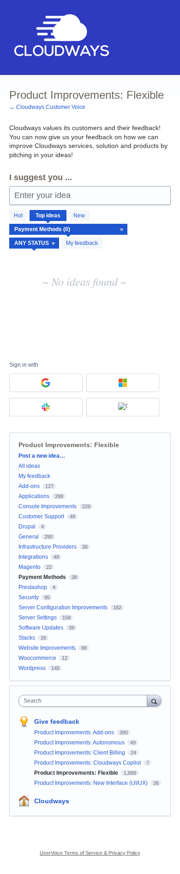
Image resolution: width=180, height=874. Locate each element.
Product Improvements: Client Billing (80, 752)
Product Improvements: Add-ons (74, 732)
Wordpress (32, 668)
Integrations (33, 557)
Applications (33, 496)
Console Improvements (47, 506)
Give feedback (56, 721)
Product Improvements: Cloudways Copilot (88, 763)
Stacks (26, 638)
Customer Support (41, 516)
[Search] (154, 700)
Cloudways (51, 801)
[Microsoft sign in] (123, 383)
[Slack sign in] (46, 407)
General (28, 536)
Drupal (27, 526)
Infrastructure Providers (47, 547)
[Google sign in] (46, 383)
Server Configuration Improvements (63, 607)
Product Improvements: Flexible (77, 773)
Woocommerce (37, 658)
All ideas (29, 466)
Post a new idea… (41, 456)
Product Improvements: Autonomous (80, 742)
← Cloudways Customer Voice (47, 107)
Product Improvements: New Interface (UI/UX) (91, 783)
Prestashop (32, 587)
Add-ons (29, 486)
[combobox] (85, 701)
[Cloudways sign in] (123, 407)
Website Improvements (47, 648)
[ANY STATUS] (34, 243)
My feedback (82, 243)
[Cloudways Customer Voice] (60, 37)
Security (28, 597)
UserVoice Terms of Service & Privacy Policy (90, 853)
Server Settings (37, 617)
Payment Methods (42, 577)
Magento (29, 567)
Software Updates (40, 627)
